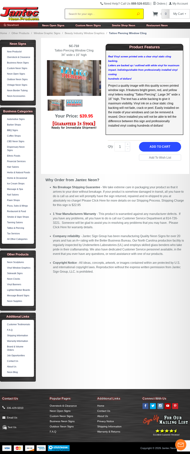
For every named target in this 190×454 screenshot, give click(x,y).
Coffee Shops (14, 136)
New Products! (14, 51)
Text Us (11, 427)
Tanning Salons (15, 222)
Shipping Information (17, 335)
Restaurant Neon (157, 25)
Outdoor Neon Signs (17, 79)
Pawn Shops (13, 200)
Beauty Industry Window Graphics (84, 33)
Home (3, 33)
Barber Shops (14, 124)
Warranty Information (17, 341)
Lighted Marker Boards (18, 290)
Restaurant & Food (16, 211)
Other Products (20, 33)
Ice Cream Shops (15, 183)
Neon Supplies (14, 301)
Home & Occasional (17, 178)
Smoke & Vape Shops (18, 217)
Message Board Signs (18, 295)
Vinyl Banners (14, 284)
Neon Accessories (16, 96)
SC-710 (74, 46)
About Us (11, 366)
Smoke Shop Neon (123, 25)
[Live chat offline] (180, 444)
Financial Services (16, 161)
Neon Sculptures (15, 262)
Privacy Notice (105, 421)
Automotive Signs (16, 119)
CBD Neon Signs (15, 141)
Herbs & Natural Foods (18, 172)
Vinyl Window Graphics (18, 268)
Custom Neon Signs (88, 25)
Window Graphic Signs (47, 33)
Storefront (12, 25)
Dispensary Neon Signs (16, 149)
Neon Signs (18, 43)
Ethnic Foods (13, 156)
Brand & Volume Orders (15, 348)
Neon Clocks (13, 279)
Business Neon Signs (18, 62)
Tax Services (13, 233)
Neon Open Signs (53, 25)
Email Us (12, 417)
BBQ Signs (12, 130)
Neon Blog (12, 372)
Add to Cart (160, 146)
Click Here (99, 200)
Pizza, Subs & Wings (17, 206)
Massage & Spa (15, 189)
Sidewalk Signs (15, 273)
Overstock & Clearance (18, 57)
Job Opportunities (16, 355)
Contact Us (12, 361)
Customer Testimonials (18, 324)
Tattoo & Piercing (15, 228)
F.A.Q (53, 431)
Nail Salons (13, 194)
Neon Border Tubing (17, 90)
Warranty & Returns (108, 431)
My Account (180, 3)
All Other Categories (17, 239)
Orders (161, 3)
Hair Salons (13, 167)
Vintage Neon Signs (17, 85)
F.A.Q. (10, 330)
